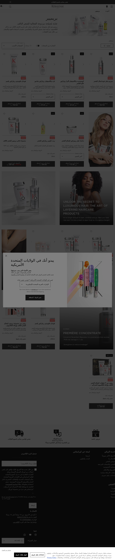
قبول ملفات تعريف (21, 555)
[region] (57, 553)
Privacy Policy (51, 558)
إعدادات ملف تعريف (37, 555)
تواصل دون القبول (6, 550)
